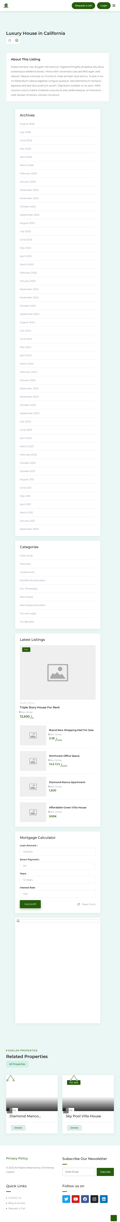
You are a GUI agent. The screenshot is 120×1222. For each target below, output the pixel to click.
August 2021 (27, 479)
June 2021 (25, 487)
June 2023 (26, 429)
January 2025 (27, 280)
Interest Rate (27, 887)
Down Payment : (30, 859)
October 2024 (28, 305)
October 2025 (28, 206)
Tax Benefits (27, 621)
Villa (13, 1110)
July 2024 (25, 330)
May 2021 (25, 495)
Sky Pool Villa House (83, 1116)
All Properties (17, 1064)
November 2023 (29, 396)
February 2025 (28, 272)
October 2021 (27, 471)
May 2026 (25, 148)
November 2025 (29, 198)
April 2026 (26, 156)
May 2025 (25, 247)
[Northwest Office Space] (33, 761)
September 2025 (29, 214)
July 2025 (25, 231)
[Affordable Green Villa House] (33, 812)
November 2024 (29, 297)
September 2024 (30, 314)
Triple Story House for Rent (40, 707)
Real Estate (26, 596)
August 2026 (27, 123)
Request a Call (16, 1208)
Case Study (26, 555)
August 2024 (27, 322)
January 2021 (27, 520)
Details (18, 1127)
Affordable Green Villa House (67, 807)
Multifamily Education (32, 580)
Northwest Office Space (64, 755)
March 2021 (26, 512)
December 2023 (29, 388)
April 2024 (26, 355)
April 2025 (26, 256)
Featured (25, 563)
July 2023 (25, 421)
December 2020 (29, 529)
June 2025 (26, 239)
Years (23, 873)
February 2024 (28, 371)
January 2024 (28, 380)
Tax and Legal (28, 613)
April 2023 (26, 438)
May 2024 (25, 347)
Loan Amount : (29, 845)
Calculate (30, 904)
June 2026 (26, 140)
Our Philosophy (29, 588)
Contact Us (14, 1197)
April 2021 (25, 504)
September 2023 (29, 413)
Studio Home (27, 702)
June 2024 (26, 338)
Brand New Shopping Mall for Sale (71, 730)
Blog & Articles (16, 1203)
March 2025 (26, 264)
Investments (27, 572)
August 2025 (27, 223)
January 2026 (28, 181)
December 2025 (29, 189)
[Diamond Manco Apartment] (33, 787)
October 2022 (28, 462)
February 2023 (28, 454)
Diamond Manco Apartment (67, 782)
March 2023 (26, 446)
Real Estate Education (32, 605)
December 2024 (29, 289)
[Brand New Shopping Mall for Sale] (33, 735)
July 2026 (25, 132)
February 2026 (28, 173)
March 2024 (27, 363)
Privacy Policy (17, 1158)
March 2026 (27, 165)
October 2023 (28, 404)
